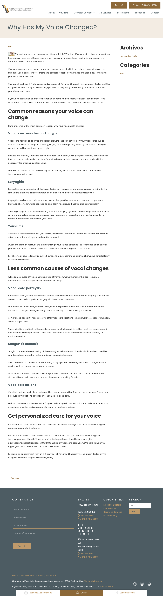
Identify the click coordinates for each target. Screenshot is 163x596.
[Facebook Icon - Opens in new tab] (135, 584)
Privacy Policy (110, 515)
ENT (10, 46)
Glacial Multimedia (92, 581)
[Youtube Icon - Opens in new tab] (149, 584)
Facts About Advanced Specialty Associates (34, 575)
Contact (155, 12)
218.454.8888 (106, 586)
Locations (140, 12)
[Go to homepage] (17, 9)
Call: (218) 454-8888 (146, 5)
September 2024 (128, 56)
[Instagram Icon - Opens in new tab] (142, 584)
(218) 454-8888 (86, 515)
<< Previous (13, 478)
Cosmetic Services (83, 12)
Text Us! (119, 5)
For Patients (123, 12)
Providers (63, 12)
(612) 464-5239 (85, 553)
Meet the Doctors (112, 504)
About (52, 12)
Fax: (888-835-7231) (88, 519)
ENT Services (104, 12)
